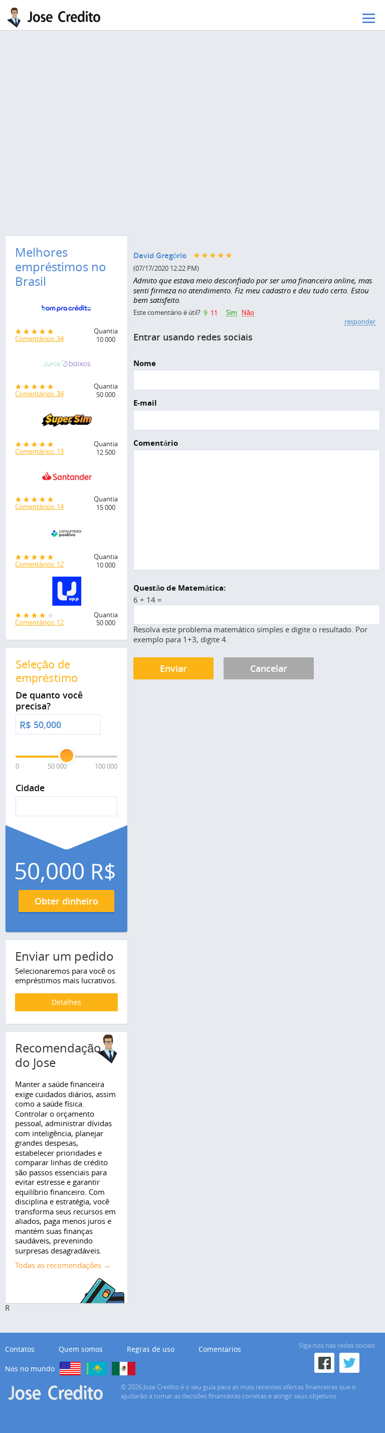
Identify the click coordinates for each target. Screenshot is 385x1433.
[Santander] (66, 479)
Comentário (155, 443)
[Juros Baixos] (66, 366)
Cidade (30, 788)
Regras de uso (150, 1349)
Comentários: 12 (39, 564)
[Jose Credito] (57, 18)
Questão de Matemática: (179, 588)
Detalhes (66, 1002)
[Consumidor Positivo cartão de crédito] (66, 536)
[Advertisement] (192, 113)
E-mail (145, 403)
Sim (231, 312)
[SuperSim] (66, 423)
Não (248, 312)
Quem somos (81, 1349)
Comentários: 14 (39, 506)
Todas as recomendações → (63, 1265)
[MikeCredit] (70, 1368)
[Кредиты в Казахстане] (96, 1368)
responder (359, 321)
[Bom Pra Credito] (66, 310)
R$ (25, 725)
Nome (144, 363)
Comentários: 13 (39, 451)
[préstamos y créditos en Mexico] (123, 1368)
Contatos (20, 1349)
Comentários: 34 (39, 338)
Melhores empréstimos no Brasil (60, 266)
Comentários (220, 1349)
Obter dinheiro (66, 901)
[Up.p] (66, 594)
